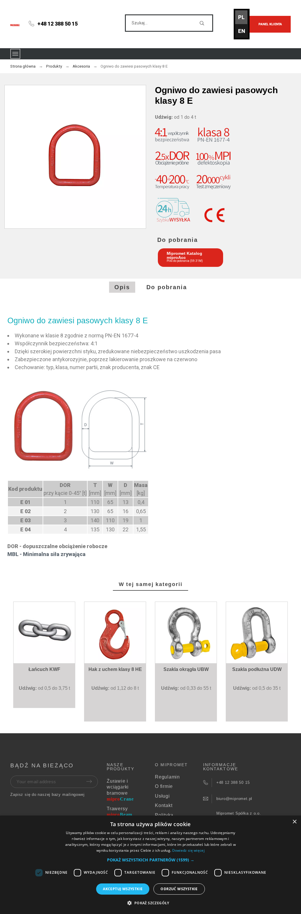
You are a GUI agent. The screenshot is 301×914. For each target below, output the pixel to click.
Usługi (162, 796)
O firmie (164, 786)
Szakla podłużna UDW (257, 669)
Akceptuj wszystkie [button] (123, 888)
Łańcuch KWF (44, 669)
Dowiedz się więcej (188, 850)
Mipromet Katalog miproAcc (184, 255)
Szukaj (205, 23)
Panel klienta (270, 24)
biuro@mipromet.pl (234, 798)
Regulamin (167, 776)
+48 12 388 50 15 (57, 24)
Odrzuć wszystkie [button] (179, 888)
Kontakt (163, 805)
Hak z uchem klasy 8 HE (115, 669)
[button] (45, 651)
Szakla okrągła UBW (186, 669)
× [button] (294, 822)
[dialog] (150, 865)
